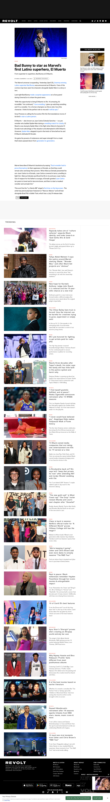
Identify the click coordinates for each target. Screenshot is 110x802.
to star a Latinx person (28, 116)
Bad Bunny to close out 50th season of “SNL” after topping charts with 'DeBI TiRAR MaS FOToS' (92, 69)
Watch (29, 21)
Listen (35, 21)
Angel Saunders (21, 78)
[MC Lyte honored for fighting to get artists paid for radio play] (25, 346)
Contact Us (97, 767)
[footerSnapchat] (52, 793)
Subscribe (75, 21)
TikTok (95, 21)
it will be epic (53, 110)
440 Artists (56, 776)
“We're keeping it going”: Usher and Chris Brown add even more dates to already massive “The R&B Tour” (61, 551)
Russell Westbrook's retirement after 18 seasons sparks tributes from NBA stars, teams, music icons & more (61, 713)
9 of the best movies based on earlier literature (62, 683)
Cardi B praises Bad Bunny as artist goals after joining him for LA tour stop (91, 91)
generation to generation (46, 141)
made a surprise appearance (40, 95)
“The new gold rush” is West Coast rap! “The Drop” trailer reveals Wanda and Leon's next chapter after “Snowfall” (62, 498)
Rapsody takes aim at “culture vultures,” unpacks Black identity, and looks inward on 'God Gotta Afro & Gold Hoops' (62, 235)
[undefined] (92, 59)
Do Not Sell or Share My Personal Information (78, 798)
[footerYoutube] (67, 793)
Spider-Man (26, 131)
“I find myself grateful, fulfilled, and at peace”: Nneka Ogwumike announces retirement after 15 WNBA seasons (62, 394)
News (59, 21)
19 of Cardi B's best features (62, 603)
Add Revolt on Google (42, 78)
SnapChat (97, 21)
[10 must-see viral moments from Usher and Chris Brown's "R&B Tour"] (25, 744)
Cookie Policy (7, 800)
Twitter (103, 21)
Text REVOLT (97, 769)
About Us (76, 764)
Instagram (92, 21)
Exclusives (53, 21)
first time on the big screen (53, 188)
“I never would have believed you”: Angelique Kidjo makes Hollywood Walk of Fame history (61, 420)
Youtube (105, 21)
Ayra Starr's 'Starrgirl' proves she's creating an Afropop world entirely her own (62, 631)
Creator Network (57, 773)
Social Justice (44, 21)
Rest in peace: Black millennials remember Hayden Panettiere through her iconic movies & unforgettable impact (62, 579)
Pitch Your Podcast (58, 771)
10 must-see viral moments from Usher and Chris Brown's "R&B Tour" (62, 737)
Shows (24, 21)
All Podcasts (56, 767)
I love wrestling (39, 104)
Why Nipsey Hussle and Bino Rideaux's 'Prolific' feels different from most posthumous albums (62, 659)
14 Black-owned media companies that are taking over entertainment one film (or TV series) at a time (61, 446)
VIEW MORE (92, 96)
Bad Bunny (24, 197)
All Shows (55, 764)
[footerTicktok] (48, 793)
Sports (51, 388)
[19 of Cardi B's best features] (25, 612)
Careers (76, 773)
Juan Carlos (60, 179)
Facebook (100, 21)
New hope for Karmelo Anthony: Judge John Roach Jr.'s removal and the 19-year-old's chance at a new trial (62, 287)
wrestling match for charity (54, 123)
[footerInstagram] (43, 793)
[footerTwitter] (62, 793)
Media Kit (76, 771)
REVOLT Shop (98, 771)
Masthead (76, 767)
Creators (66, 21)
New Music (52, 228)
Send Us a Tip (78, 769)
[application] (95, 784)
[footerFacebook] (57, 793)
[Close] (107, 798)
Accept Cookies (98, 798)
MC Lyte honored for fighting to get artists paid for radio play (62, 339)
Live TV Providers (58, 769)
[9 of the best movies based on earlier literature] (25, 691)
